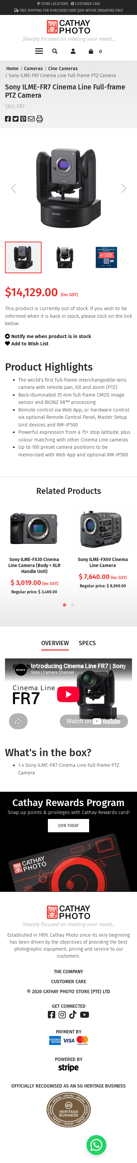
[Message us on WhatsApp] (96, 1153)
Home (12, 68)
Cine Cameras (63, 68)
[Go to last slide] (13, 188)
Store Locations (54, 4)
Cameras (33, 68)
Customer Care (87, 4)
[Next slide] (123, 188)
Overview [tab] (55, 643)
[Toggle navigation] (39, 50)
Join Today (68, 825)
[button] (23, 257)
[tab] (64, 605)
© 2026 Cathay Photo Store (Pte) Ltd (68, 991)
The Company (68, 972)
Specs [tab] (87, 643)
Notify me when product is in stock (51, 336)
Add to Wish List (29, 344)
